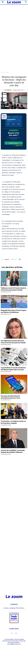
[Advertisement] (14, 19)
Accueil (2, 72)
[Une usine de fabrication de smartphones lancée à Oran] (14, 384)
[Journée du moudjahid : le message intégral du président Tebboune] (14, 438)
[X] (16, 633)
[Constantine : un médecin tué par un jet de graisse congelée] (14, 411)
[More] (19, 259)
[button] (2, 2)
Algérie (7, 72)
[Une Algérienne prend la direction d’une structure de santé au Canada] (14, 328)
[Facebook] (12, 633)
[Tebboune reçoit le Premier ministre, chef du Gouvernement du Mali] (14, 278)
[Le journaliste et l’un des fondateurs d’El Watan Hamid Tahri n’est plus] (14, 357)
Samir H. (9, 90)
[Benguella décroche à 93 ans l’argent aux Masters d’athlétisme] (14, 301)
